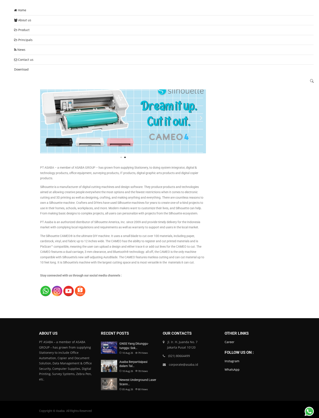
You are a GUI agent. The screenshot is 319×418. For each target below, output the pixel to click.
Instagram (232, 361)
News (20, 50)
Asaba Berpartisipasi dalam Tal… (133, 364)
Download (21, 69)
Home (21, 10)
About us (24, 20)
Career (229, 342)
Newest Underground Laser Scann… (137, 382)
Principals (25, 40)
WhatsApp (232, 369)
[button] (45, 117)
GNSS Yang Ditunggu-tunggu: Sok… (134, 346)
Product (23, 30)
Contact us (25, 60)
